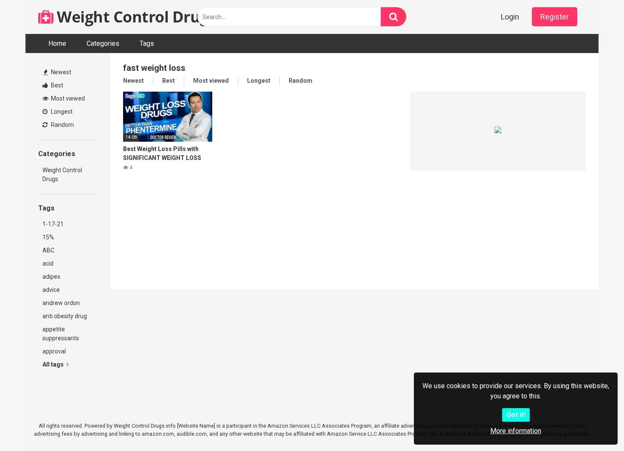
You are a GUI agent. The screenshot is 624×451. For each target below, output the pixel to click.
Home (57, 43)
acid (47, 263)
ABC (48, 250)
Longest (61, 111)
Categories (103, 43)
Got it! (516, 415)
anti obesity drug (64, 316)
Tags (147, 43)
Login (510, 16)
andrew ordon (61, 303)
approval (54, 351)
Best (56, 85)
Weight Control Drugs (134, 16)
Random (62, 124)
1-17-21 (53, 224)
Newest (60, 72)
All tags (53, 364)
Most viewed (67, 98)
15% (48, 237)
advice (51, 289)
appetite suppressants (60, 334)
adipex (51, 276)
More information (515, 431)
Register (554, 16)
